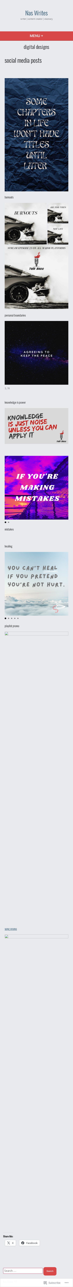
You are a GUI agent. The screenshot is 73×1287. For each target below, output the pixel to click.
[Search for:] (23, 1271)
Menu (47, 36)
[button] (5, 522)
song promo (11, 928)
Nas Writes (36, 12)
